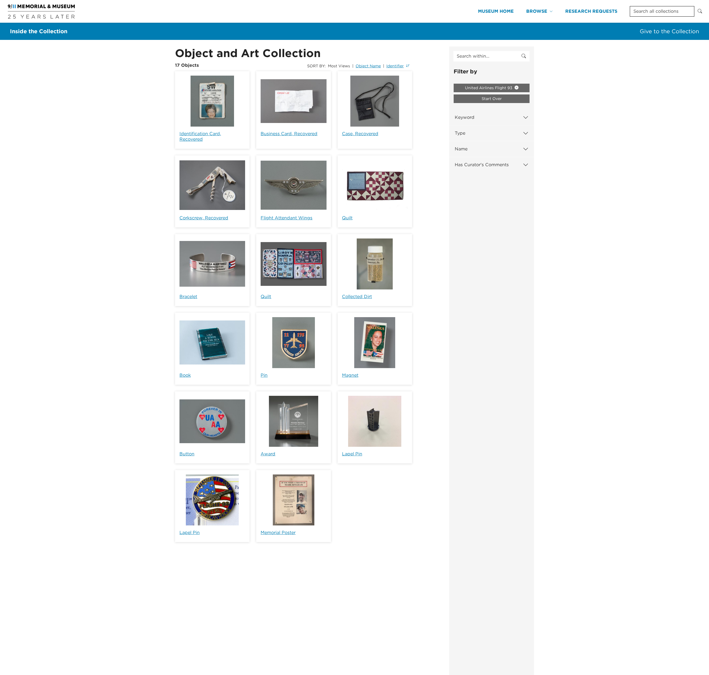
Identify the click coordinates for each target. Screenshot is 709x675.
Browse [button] (536, 11)
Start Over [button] (492, 98)
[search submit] (524, 56)
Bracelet (188, 296)
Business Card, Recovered (289, 133)
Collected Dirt (357, 296)
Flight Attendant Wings (286, 217)
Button (186, 453)
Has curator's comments (482, 164)
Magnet (350, 375)
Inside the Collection (38, 31)
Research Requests (591, 11)
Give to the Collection (669, 31)
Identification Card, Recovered (200, 136)
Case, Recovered (360, 133)
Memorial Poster (278, 532)
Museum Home (496, 11)
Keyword (464, 117)
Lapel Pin (352, 453)
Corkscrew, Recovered (203, 217)
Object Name (368, 66)
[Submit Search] (700, 11)
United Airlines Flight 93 (489, 88)
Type (460, 133)
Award (268, 453)
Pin (264, 375)
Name (461, 149)
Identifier (395, 66)
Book (185, 375)
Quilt (347, 217)
